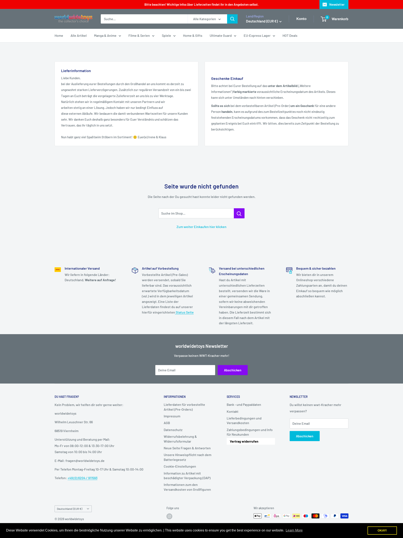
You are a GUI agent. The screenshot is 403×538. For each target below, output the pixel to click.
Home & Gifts (192, 35)
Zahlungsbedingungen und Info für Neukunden (250, 432)
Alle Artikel (79, 35)
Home (59, 35)
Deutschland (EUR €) (69, 508)
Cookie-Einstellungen (180, 466)
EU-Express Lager (257, 35)
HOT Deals (290, 35)
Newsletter (337, 4)
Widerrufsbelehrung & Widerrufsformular (180, 438)
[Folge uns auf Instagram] (169, 516)
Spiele (166, 35)
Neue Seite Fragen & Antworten (187, 448)
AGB (167, 423)
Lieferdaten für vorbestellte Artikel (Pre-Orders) (184, 406)
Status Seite (184, 312)
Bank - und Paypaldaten (244, 404)
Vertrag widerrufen (244, 441)
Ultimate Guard (221, 35)
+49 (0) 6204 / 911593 (82, 478)
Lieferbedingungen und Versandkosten (244, 420)
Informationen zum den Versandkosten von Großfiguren (187, 487)
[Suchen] (232, 19)
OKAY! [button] (382, 530)
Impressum (172, 416)
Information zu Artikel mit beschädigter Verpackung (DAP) (187, 475)
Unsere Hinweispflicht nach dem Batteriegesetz (187, 457)
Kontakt (232, 411)
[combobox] (144, 19)
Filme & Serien (139, 35)
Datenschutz (173, 430)
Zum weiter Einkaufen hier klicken (201, 227)
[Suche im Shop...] (239, 213)
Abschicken (232, 370)
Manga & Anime (105, 35)
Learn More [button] (294, 530)
